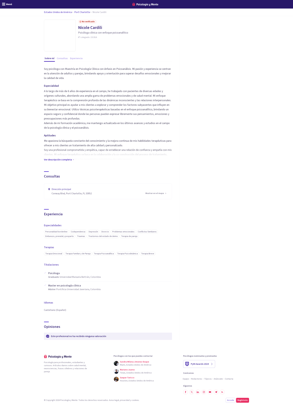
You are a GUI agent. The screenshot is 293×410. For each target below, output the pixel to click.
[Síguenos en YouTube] (210, 392)
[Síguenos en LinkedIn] (197, 392)
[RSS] (222, 392)
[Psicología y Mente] (145, 4)
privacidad (125, 400)
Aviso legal (114, 400)
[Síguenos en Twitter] (191, 392)
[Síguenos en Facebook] (185, 392)
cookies (135, 400)
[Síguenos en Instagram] (203, 392)
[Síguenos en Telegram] (216, 392)
